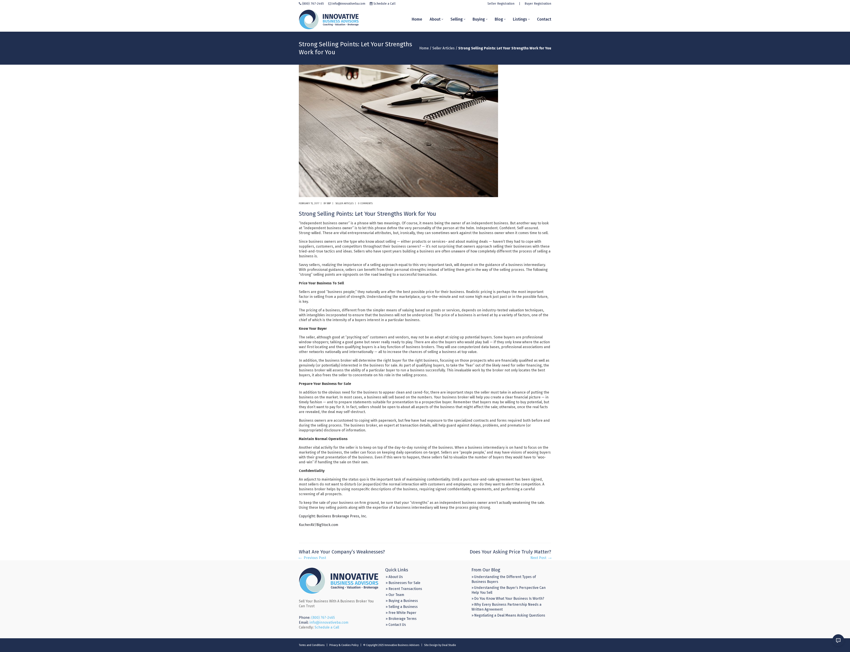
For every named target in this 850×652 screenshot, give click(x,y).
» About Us (394, 577)
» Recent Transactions (404, 589)
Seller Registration (500, 4)
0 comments (365, 203)
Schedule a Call (384, 4)
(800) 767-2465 (313, 4)
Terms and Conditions (312, 645)
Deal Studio (449, 645)
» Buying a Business (402, 601)
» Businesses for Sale (403, 583)
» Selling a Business (402, 607)
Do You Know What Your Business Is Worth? (509, 598)
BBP (329, 203)
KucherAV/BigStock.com (318, 525)
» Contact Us (396, 625)
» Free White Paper (401, 613)
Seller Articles (443, 48)
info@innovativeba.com (348, 4)
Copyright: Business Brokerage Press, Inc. (333, 516)
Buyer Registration (538, 4)
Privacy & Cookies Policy (344, 645)
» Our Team (395, 595)
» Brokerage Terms (401, 619)
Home (424, 48)
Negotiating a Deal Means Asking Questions (509, 615)
